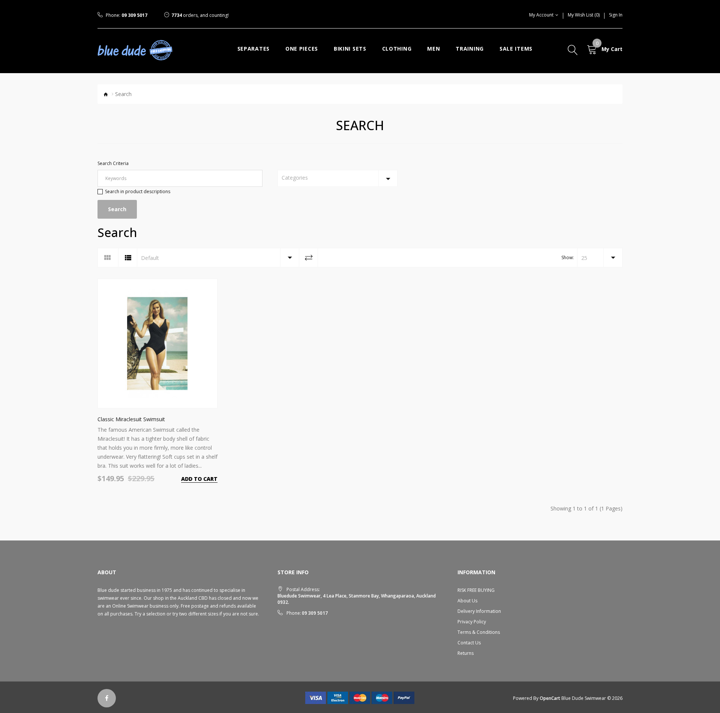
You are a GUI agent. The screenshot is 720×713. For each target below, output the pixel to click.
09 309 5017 (134, 15)
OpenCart (550, 698)
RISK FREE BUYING (476, 590)
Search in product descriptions (137, 191)
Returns (466, 653)
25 (584, 257)
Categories (295, 177)
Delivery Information (479, 611)
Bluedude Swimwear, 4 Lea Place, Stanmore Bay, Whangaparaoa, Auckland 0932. (357, 599)
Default (150, 257)
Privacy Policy (472, 621)
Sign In (615, 15)
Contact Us (469, 642)
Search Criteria (113, 163)
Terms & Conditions (479, 632)
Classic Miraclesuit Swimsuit (131, 419)
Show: (567, 257)
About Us (467, 600)
